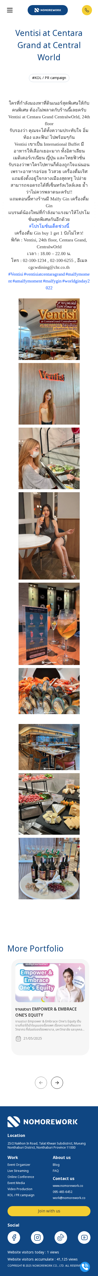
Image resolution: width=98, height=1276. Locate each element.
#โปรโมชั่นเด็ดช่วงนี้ (49, 226)
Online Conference (21, 1177)
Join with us (49, 1211)
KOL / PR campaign (21, 1195)
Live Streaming (18, 1171)
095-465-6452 (62, 1192)
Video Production (20, 1189)
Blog (56, 1165)
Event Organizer (19, 1165)
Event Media (16, 1183)
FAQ (56, 1171)
